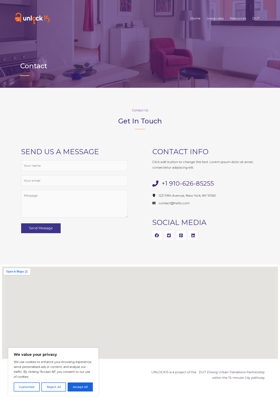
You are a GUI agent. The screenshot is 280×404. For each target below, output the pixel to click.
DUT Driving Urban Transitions (222, 372)
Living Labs (215, 18)
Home (195, 18)
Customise (27, 387)
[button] (156, 235)
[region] (53, 372)
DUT (256, 18)
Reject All (54, 387)
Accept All (80, 387)
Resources (238, 18)
